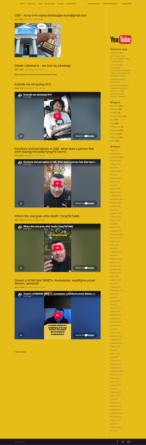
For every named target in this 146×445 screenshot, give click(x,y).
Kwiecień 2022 (115, 259)
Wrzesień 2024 (115, 203)
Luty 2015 (114, 357)
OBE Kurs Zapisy (116, 52)
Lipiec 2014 (114, 382)
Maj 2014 (113, 389)
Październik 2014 (116, 371)
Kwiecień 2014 (115, 392)
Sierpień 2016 (115, 318)
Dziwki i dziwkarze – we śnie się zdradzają (42, 65)
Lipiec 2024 (114, 210)
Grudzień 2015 (115, 336)
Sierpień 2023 (115, 241)
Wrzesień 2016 (115, 315)
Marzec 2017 (115, 311)
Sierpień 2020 (115, 273)
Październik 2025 (116, 157)
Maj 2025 (113, 175)
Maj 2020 (113, 283)
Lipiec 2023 (114, 245)
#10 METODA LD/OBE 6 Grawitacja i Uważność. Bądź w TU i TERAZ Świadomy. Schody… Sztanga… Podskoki (119, 91)
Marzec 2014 (115, 396)
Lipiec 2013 (114, 424)
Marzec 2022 (115, 262)
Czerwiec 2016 (115, 322)
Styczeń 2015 (115, 360)
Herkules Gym (115, 127)
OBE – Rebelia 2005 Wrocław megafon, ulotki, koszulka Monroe (119, 59)
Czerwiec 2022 (115, 252)
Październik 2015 (116, 343)
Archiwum (114, 113)
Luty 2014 (114, 399)
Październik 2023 (116, 234)
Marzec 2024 (115, 220)
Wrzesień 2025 (115, 161)
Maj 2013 (113, 431)
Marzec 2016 (115, 325)
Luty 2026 (114, 150)
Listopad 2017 (115, 301)
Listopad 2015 (115, 339)
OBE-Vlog (113, 134)
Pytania (40, 19)
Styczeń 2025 (115, 189)
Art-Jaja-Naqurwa (116, 116)
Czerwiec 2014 (115, 385)
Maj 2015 (113, 350)
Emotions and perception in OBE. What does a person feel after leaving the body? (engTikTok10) (54, 150)
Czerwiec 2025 (115, 171)
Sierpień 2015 (115, 346)
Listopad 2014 (115, 368)
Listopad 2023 (115, 231)
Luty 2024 (114, 224)
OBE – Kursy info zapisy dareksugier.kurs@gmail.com (51, 15)
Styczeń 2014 (115, 403)
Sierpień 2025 (115, 164)
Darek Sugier (50, 4)
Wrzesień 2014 (115, 374)
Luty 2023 (114, 248)
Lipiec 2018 (114, 294)
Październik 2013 (116, 413)
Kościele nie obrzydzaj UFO (33, 84)
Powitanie (31, 4)
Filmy (80, 4)
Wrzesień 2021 (115, 266)
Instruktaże (114, 130)
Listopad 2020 (115, 269)
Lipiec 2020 (114, 276)
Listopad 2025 (115, 154)
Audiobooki (70, 4)
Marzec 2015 (115, 354)
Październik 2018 (116, 290)
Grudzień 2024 (115, 192)
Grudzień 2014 (115, 364)
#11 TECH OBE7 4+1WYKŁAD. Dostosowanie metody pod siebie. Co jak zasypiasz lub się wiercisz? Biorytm (120, 70)
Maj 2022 (113, 255)
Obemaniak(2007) (110, 4)
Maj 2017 (113, 304)
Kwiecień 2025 (115, 178)
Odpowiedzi (126, 4)
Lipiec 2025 (114, 168)
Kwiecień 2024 (115, 217)
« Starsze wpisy (20, 352)
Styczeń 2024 (115, 227)
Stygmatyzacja (94, 4)
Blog (40, 4)
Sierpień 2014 (115, 378)
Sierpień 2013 (115, 420)
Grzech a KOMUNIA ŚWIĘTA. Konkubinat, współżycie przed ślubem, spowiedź (55, 281)
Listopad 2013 (115, 410)
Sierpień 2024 (115, 206)
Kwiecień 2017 (115, 308)
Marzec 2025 (115, 182)
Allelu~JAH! (114, 109)
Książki (60, 4)
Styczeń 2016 (115, 332)
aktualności (28, 19)
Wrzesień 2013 (115, 417)
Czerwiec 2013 (115, 427)
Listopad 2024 (115, 196)
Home (22, 4)
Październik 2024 (116, 199)
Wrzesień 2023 (115, 238)
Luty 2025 (114, 185)
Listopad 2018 (115, 287)
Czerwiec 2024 (115, 213)
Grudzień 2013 (115, 406)
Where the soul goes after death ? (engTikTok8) (47, 216)
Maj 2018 (113, 297)
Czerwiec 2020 (115, 280)
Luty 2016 (114, 329)
